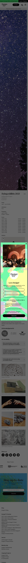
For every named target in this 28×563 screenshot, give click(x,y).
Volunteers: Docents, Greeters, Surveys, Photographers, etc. (13, 312)
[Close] (26, 243)
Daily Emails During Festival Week (13, 308)
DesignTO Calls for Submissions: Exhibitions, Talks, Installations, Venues (13, 305)
